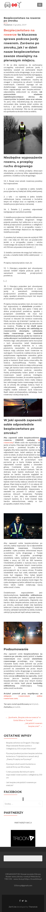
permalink (16, 707)
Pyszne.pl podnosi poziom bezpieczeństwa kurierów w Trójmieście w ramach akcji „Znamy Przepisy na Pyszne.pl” (24, 756)
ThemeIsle (33, 907)
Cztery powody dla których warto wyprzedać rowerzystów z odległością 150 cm (24, 774)
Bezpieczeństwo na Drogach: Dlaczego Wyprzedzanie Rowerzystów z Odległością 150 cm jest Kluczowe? (22, 745)
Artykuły (34, 704)
